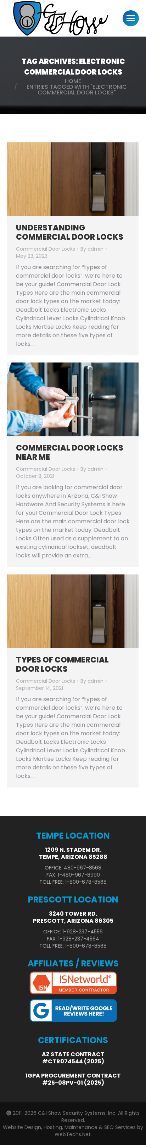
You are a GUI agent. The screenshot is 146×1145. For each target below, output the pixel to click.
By (91, 248)
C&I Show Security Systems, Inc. (77, 1113)
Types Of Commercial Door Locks (62, 664)
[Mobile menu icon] (131, 18)
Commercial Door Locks (45, 248)
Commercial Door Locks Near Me (69, 452)
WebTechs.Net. (73, 1134)
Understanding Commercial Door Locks (69, 232)
